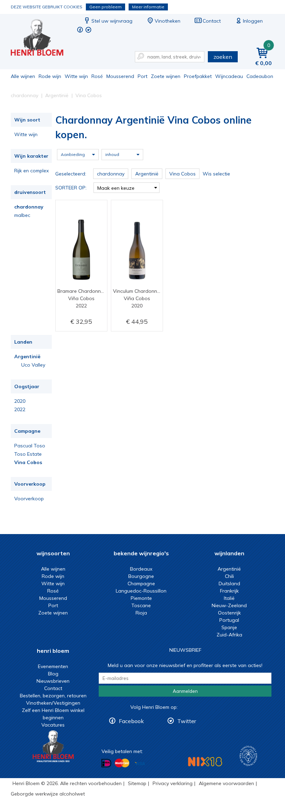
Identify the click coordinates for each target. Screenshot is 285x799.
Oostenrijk (229, 613)
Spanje (229, 627)
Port (142, 76)
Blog (53, 674)
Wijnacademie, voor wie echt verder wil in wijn (248, 756)
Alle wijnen (23, 76)
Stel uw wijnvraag (111, 21)
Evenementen (53, 666)
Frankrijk (229, 591)
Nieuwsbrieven (53, 681)
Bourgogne (141, 576)
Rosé (97, 76)
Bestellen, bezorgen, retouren (53, 695)
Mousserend (120, 76)
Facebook (131, 721)
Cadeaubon (259, 76)
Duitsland (229, 583)
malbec (22, 215)
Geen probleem (105, 6)
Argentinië (27, 356)
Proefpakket (198, 76)
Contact (212, 21)
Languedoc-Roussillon (141, 591)
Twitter (186, 721)
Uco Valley (33, 365)
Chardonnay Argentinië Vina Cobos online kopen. (42, 38)
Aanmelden (185, 691)
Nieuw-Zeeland (229, 605)
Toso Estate (28, 454)
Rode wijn (50, 76)
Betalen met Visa (140, 763)
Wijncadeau (229, 76)
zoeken (222, 56)
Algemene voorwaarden (226, 783)
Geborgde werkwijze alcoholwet (48, 794)
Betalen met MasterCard (122, 763)
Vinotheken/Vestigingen (53, 703)
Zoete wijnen (165, 76)
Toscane (141, 605)
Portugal (229, 620)
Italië (229, 598)
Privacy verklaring (173, 783)
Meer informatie (148, 6)
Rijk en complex (31, 170)
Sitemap (137, 783)
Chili (229, 576)
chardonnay (28, 207)
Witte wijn (76, 76)
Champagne (141, 583)
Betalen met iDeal (106, 763)
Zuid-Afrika (229, 635)
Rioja (141, 613)
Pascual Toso (29, 445)
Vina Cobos (28, 462)
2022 (19, 409)
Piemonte (141, 598)
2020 (19, 401)
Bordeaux (141, 569)
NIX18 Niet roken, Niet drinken (205, 761)
